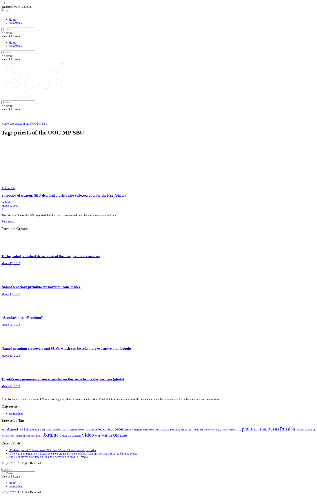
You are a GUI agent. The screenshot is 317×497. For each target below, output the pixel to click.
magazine (138, 429)
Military (176, 429)
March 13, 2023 (10, 355)
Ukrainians (76, 436)
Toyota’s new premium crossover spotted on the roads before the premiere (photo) (62, 379)
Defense (73, 429)
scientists (19, 436)
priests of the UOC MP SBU (31, 123)
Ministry (195, 430)
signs (33, 436)
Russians (10, 436)
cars (42, 429)
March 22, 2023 (10, 324)
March (157, 429)
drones (81, 430)
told (38, 435)
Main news (148, 429)
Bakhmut (29, 429)
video (88, 435)
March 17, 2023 (10, 263)
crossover (65, 430)
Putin (263, 429)
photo (248, 429)
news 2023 (217, 429)
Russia (273, 428)
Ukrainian (65, 435)
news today (229, 429)
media (166, 429)
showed (26, 436)
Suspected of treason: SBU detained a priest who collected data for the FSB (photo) (63, 195)
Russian (287, 429)
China (49, 429)
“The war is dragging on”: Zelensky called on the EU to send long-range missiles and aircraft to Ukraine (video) (73, 453)
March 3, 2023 (10, 205)
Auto (21, 430)
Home (12, 19)
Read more (7, 221)
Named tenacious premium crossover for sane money (41, 287)
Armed (12, 429)
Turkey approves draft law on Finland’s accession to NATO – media (48, 456)
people (238, 430)
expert (94, 429)
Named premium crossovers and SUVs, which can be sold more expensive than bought (66, 348)
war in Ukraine (114, 435)
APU (3, 429)
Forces (118, 429)
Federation (104, 429)
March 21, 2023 (10, 386)
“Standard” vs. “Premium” (22, 318)
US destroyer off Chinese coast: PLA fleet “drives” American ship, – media (52, 450)
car (37, 429)
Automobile (16, 22)
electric (88, 430)
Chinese (56, 429)
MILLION (186, 429)
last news (128, 429)
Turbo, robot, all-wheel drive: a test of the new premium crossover (50, 256)
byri (7, 202)
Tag (11, 123)
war (97, 435)
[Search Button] (37, 30)
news (208, 429)
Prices (256, 430)
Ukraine (50, 435)
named (202, 429)
